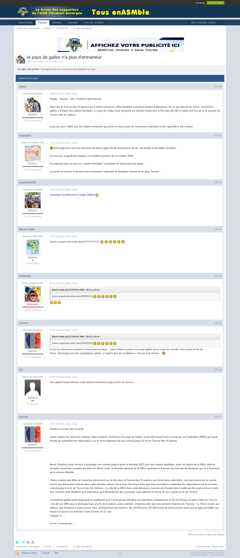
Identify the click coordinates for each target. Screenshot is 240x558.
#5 (216, 276)
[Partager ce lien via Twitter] (17, 542)
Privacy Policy (218, 547)
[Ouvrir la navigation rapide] (221, 22)
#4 (216, 229)
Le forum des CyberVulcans (28, 547)
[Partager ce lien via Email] (23, 542)
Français (46, 553)
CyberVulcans (25, 22)
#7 (216, 370)
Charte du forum (203, 547)
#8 (216, 417)
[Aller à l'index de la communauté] (51, 11)
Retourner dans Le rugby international (206, 534)
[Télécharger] (32, 542)
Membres (57, 22)
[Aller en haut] (120, 554)
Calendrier (73, 22)
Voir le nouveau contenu (203, 22)
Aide (56, 553)
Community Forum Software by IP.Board (207, 553)
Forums (42, 22)
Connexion (200, 3)
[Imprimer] (28, 542)
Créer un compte (215, 3)
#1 (216, 86)
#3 (216, 182)
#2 (216, 135)
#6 (216, 323)
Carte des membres (94, 22)
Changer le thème (29, 553)
